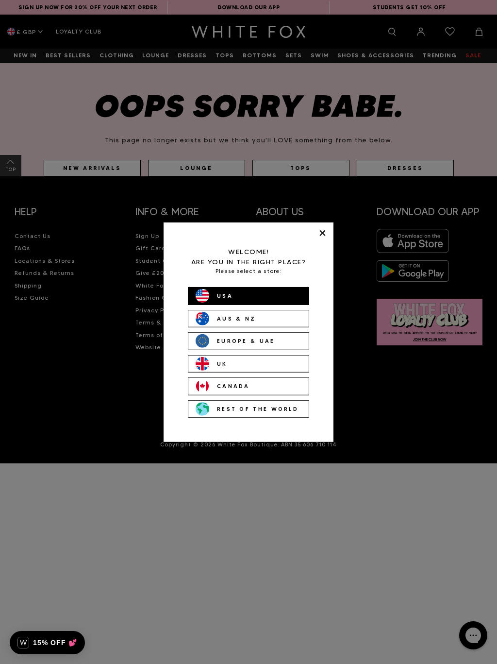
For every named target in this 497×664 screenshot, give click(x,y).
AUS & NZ (236, 318)
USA (225, 295)
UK (222, 363)
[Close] (322, 233)
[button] (47, 642)
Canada (233, 386)
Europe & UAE (246, 341)
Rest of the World (257, 408)
